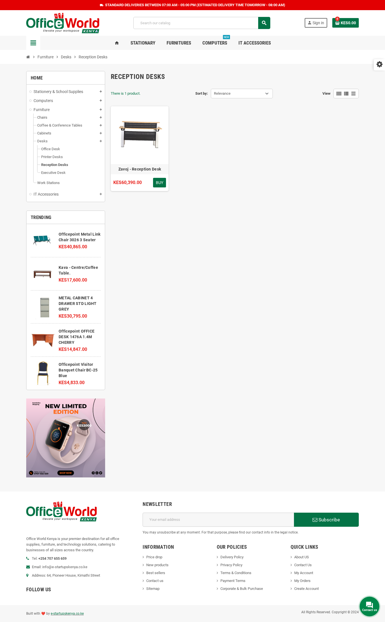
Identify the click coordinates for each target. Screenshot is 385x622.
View (326, 93)
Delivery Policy (232, 557)
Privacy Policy (231, 565)
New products (157, 565)
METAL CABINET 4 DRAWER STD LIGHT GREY (77, 303)
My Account (303, 573)
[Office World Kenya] (62, 23)
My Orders (302, 581)
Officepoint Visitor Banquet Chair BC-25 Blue (78, 370)
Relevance (222, 93)
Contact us (154, 581)
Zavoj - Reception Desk (139, 169)
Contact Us (303, 565)
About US (301, 557)
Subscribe (328, 520)
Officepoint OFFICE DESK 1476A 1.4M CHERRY (76, 337)
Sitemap (153, 588)
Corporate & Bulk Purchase (241, 588)
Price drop (154, 557)
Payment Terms (232, 581)
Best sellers (155, 573)
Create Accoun (306, 588)
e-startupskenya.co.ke (67, 614)
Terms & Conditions (235, 573)
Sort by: (201, 93)
